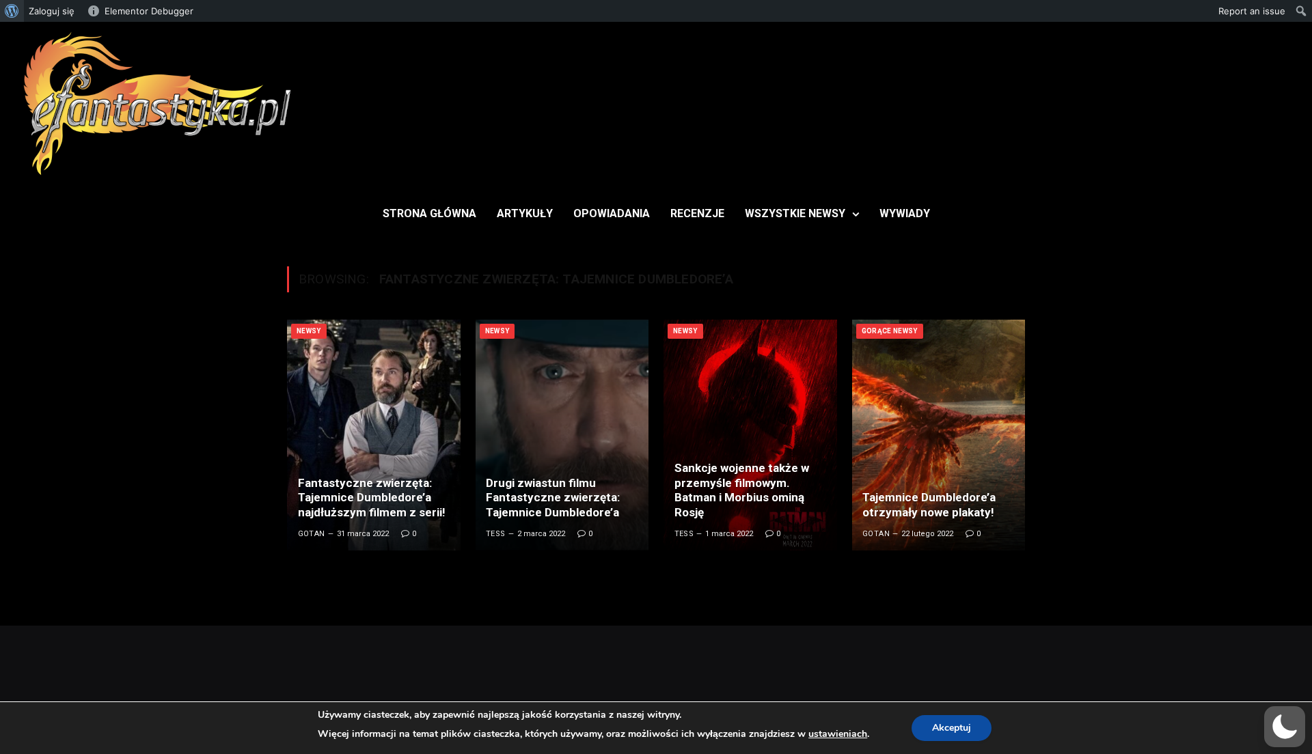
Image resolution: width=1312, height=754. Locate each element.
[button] (1284, 726)
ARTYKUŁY (525, 213)
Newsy (309, 331)
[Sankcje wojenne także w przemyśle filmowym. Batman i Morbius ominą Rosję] (750, 435)
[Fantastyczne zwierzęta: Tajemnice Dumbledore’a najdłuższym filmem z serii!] (374, 435)
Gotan (311, 533)
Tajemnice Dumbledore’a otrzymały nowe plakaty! (929, 504)
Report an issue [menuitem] (1251, 10)
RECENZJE (697, 213)
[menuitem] (12, 11)
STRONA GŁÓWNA (429, 213)
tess (496, 533)
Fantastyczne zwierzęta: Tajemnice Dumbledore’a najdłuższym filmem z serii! (372, 498)
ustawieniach (837, 733)
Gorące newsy (890, 331)
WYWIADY (904, 213)
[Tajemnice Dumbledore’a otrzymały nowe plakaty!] (939, 435)
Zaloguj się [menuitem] (51, 10)
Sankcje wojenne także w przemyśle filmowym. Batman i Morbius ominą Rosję (741, 490)
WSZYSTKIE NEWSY (795, 213)
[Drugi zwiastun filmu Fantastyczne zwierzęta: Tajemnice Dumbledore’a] (562, 435)
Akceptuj (951, 727)
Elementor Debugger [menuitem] (149, 10)
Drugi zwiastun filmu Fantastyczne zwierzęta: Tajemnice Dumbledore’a (553, 498)
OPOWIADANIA (611, 213)
